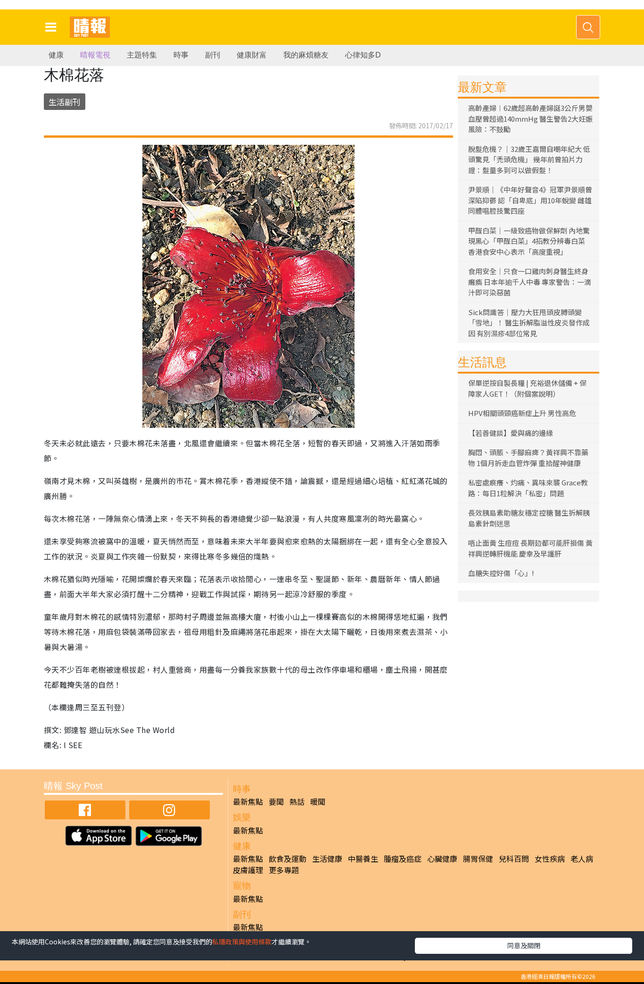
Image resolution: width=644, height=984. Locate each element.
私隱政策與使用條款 (242, 941)
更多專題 (284, 870)
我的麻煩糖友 (306, 55)
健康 (56, 55)
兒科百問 (514, 858)
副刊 (212, 55)
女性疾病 (550, 858)
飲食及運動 (287, 858)
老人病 (581, 858)
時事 (181, 55)
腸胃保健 (478, 858)
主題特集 (142, 55)
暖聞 (317, 801)
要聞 (276, 801)
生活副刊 (65, 102)
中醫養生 (363, 858)
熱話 (297, 801)
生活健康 (327, 858)
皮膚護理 (248, 870)
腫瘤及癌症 (402, 858)
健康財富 (252, 55)
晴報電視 (95, 55)
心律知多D (363, 55)
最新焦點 (248, 801)
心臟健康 (442, 858)
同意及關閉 (523, 945)
